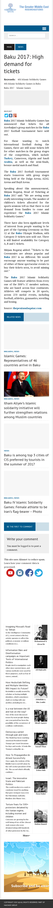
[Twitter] (6, 115)
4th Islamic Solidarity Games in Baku (22, 83)
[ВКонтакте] (10, 115)
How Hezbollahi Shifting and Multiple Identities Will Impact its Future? (18, 685)
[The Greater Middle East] (26, 8)
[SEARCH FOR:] (26, 35)
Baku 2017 (9, 87)
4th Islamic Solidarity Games (32, 79)
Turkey (8, 158)
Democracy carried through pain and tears (17, 733)
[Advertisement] (28, 17)
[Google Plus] (15, 115)
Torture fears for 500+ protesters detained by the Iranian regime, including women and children (17, 810)
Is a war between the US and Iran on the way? (18, 710)
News (16, 351)
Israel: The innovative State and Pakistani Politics (16, 781)
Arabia (8, 161)
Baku (7, 120)
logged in (26, 546)
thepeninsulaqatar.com (27, 308)
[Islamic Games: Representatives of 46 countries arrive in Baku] (26, 347)
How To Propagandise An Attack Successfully (18, 756)
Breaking (8, 351)
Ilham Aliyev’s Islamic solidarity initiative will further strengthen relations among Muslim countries (25, 410)
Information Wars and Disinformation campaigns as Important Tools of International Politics (18, 656)
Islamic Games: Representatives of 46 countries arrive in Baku (22, 360)
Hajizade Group (10, 905)
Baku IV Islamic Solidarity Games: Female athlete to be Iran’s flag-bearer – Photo (25, 507)
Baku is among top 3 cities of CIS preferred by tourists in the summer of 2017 (26, 459)
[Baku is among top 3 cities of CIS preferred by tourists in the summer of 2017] (26, 446)
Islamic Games (23, 87)
